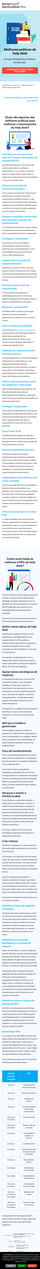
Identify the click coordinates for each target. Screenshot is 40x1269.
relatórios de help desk (26, 330)
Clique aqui (18, 1260)
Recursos (17, 85)
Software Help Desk (27, 85)
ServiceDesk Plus (7, 85)
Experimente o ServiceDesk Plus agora (20, 70)
